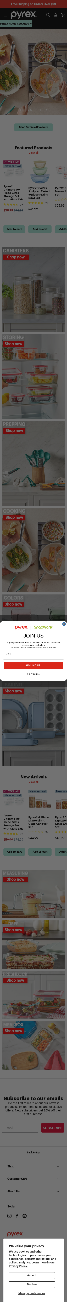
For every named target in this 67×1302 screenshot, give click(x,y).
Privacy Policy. (18, 1266)
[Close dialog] (64, 624)
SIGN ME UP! (33, 665)
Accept (31, 1275)
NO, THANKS (33, 674)
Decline (32, 1284)
